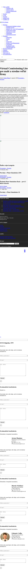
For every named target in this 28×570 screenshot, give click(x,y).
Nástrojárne (10, 269)
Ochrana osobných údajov (6, 236)
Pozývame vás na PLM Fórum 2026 (12, 205)
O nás (1, 225)
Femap (8, 278)
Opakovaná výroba (13, 264)
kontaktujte (6, 112)
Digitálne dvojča (12, 257)
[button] (0, 337)
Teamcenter (10, 283)
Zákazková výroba (13, 267)
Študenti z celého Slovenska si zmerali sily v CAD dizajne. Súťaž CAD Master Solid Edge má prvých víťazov (15, 202)
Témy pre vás (8, 304)
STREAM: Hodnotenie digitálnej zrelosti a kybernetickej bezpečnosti (13, 207)
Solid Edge (10, 276)
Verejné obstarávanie (5, 228)
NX (7, 281)
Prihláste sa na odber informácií (7, 238)
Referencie (7, 302)
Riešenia (6, 250)
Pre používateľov (9, 306)
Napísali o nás (3, 229)
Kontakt (2, 226)
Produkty (6, 274)
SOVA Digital (3, 186)
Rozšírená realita (12, 292)
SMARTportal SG (12, 295)
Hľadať (2, 61)
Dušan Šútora (7, 78)
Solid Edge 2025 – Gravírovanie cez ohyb (13, 210)
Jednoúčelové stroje (13, 271)
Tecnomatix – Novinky (5, 168)
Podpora (6, 299)
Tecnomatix (10, 290)
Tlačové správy (4, 230)
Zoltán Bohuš (3, 175)
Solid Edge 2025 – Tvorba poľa (11, 209)
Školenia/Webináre (10, 297)
